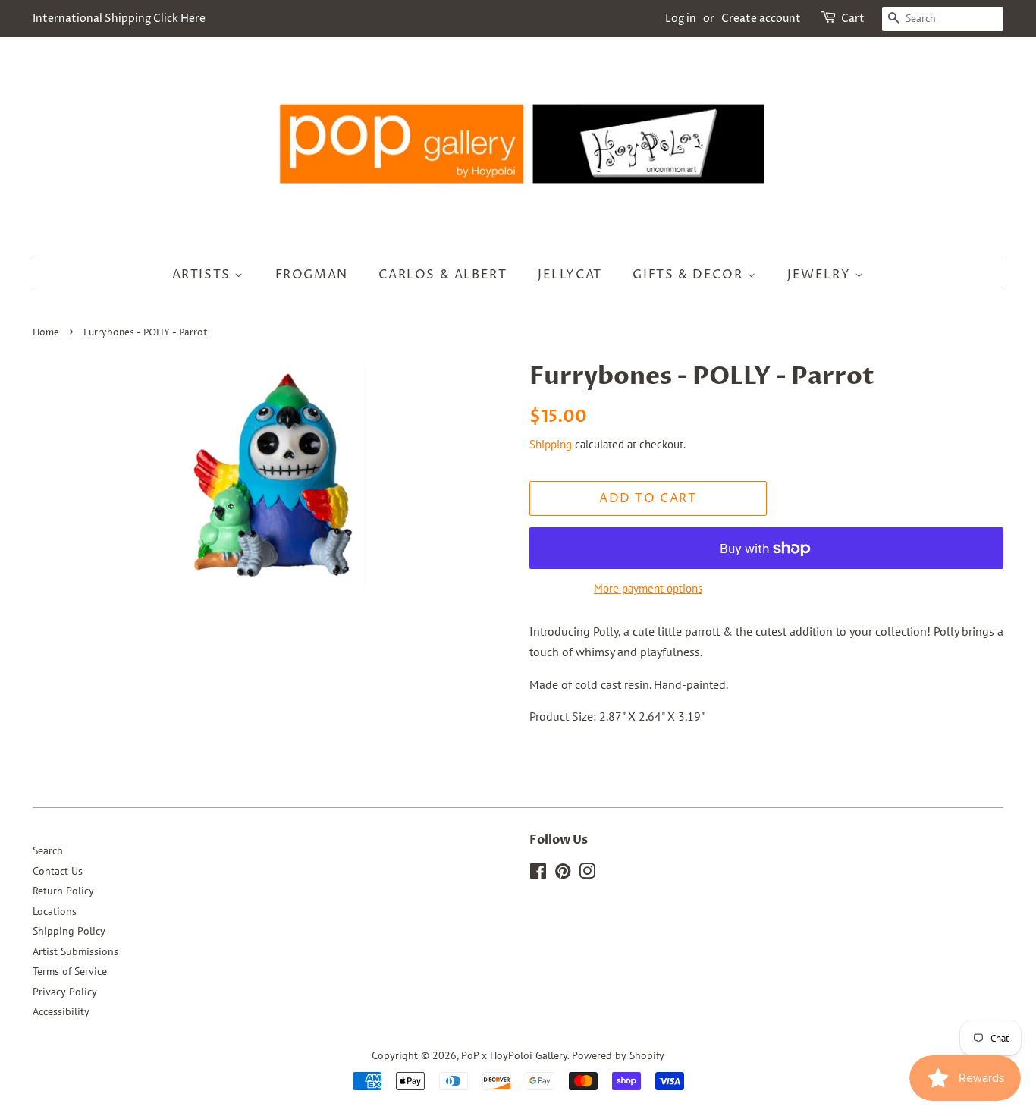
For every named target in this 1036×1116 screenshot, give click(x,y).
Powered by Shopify (618, 1055)
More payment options (648, 588)
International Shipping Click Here (119, 18)
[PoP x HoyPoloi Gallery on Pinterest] (562, 874)
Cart (853, 18)
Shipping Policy (69, 931)
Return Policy (63, 891)
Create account (761, 18)
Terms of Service (70, 971)
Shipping (550, 444)
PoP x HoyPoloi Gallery (514, 1055)
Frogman (311, 274)
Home (46, 332)
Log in (680, 18)
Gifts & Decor (689, 274)
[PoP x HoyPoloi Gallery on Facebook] (538, 874)
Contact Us (58, 871)
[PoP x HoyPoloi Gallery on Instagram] (587, 874)
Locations (55, 911)
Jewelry (821, 274)
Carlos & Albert (442, 274)
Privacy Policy (65, 991)
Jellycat (570, 274)
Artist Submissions (75, 951)
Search (48, 850)
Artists (203, 274)
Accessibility (61, 1011)
